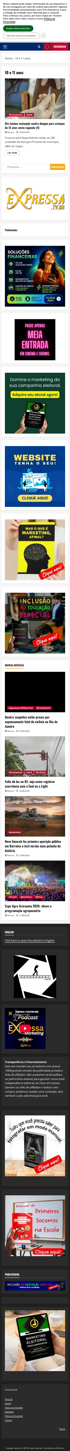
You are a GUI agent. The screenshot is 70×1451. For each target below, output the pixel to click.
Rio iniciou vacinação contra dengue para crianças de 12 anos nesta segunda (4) (35, 98)
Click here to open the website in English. (30, 940)
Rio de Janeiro (15, 114)
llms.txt (62, 1428)
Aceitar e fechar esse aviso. (18, 28)
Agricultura (26, 896)
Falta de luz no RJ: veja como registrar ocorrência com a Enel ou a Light (30, 784)
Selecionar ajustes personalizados (21, 35)
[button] (5, 46)
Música (39, 896)
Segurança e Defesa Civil (21, 708)
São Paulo (40, 772)
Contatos (8, 1420)
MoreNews (48, 1448)
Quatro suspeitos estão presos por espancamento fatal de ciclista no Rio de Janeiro (31, 722)
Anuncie (8, 1403)
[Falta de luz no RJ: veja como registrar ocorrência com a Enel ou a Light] (35, 756)
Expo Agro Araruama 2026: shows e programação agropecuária (28, 908)
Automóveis (15, 832)
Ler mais (13, 153)
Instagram (60, 47)
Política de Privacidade (14, 1407)
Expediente (9, 1411)
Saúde (29, 114)
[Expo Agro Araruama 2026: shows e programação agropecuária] (35, 881)
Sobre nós (9, 1399)
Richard (10, 132)
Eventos (13, 896)
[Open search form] (39, 46)
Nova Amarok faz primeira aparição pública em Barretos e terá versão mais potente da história (33, 846)
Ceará (29, 772)
